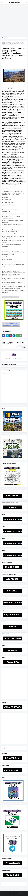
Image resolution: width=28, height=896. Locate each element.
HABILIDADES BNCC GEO (12, 42)
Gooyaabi (23, 893)
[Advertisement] (14, 20)
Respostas (10, 297)
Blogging (12, 893)
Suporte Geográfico (14, 2)
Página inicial (4, 42)
